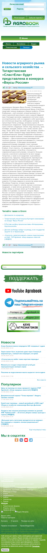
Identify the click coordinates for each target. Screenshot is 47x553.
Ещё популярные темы (37, 430)
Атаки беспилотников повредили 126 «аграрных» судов (23, 346)
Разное (5, 501)
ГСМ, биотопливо (9, 456)
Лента (8, 44)
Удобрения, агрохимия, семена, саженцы (18, 490)
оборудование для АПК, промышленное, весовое (21, 460)
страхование (7, 471)
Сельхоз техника (9, 486)
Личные (26, 47)
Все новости (41, 380)
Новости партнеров (8, 517)
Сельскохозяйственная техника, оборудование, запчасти (23, 488)
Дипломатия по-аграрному (14, 215)
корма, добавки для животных (14, 458)
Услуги (5, 493)
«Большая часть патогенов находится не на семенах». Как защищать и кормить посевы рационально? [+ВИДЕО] (22, 422)
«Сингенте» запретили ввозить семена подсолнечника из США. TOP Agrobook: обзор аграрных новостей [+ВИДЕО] (24, 237)
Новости (8, 342)
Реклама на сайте (27, 521)
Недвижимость (8, 495)
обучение (6, 461)
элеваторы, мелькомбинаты (13, 477)
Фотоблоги (21, 44)
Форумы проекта (9, 508)
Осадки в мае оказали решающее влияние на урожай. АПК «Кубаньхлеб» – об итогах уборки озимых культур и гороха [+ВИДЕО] (23, 412)
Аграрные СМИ (8, 479)
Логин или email (17, 4)
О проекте (14, 521)
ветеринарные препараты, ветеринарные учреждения (22, 454)
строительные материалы (12, 473)
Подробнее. (36, 546)
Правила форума (9, 510)
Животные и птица (10, 491)
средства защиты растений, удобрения (17, 469)
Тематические (11, 47)
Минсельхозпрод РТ (25, 87)
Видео (33, 44)
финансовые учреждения (12, 475)
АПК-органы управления (12, 452)
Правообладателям (27, 526)
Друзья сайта (5, 516)
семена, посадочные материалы (15, 467)
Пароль (20, 9)
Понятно (5, 550)
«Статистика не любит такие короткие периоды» (20, 359)
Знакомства (7, 499)
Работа (5, 497)
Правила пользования (9, 526)
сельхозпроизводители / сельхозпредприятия (19, 463)
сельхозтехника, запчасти (12, 465)
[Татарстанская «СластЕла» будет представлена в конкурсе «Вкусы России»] (14, 91)
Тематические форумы (11, 506)
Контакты (4, 521)
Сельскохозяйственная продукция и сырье (18, 484)
